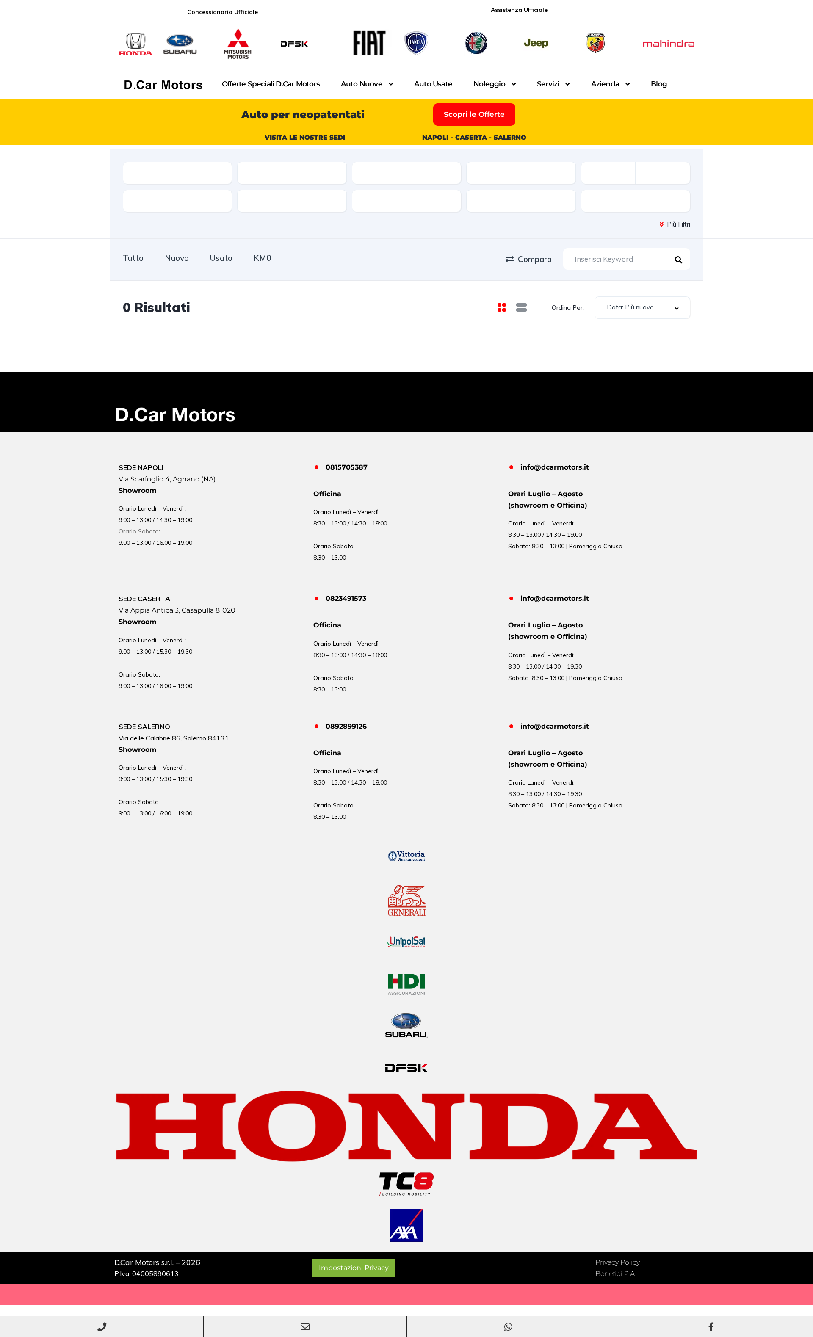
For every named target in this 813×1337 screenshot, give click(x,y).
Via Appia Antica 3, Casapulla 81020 (177, 610)
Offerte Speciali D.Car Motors (271, 84)
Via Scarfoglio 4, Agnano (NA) (167, 479)
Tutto (133, 258)
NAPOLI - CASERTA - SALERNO (474, 137)
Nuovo (177, 258)
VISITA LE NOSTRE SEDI (305, 137)
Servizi (548, 84)
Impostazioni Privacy (354, 1268)
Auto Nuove (361, 84)
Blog (659, 84)
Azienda (605, 84)
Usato (221, 258)
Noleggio (489, 84)
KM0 (262, 258)
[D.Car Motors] (163, 84)
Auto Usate (433, 84)
